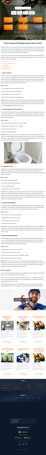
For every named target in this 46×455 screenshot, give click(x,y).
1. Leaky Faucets (5, 61)
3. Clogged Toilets (5, 65)
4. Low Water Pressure (6, 67)
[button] (8, 20)
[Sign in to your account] (40, 2)
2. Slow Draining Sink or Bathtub (8, 63)
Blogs (34, 397)
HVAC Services (40, 385)
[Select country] (8, 1)
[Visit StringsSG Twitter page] (26, 444)
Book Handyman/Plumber (23, 299)
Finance (17, 385)
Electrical (25, 12)
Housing (29, 385)
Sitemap (39, 397)
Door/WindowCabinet (31, 13)
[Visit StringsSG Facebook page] (19, 444)
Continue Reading (7, 341)
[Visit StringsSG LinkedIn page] (23, 444)
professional (30, 277)
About (7, 397)
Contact (28, 397)
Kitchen (19, 12)
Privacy (17, 397)
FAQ (12, 397)
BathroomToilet (14, 13)
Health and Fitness (5, 385)
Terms (23, 397)
